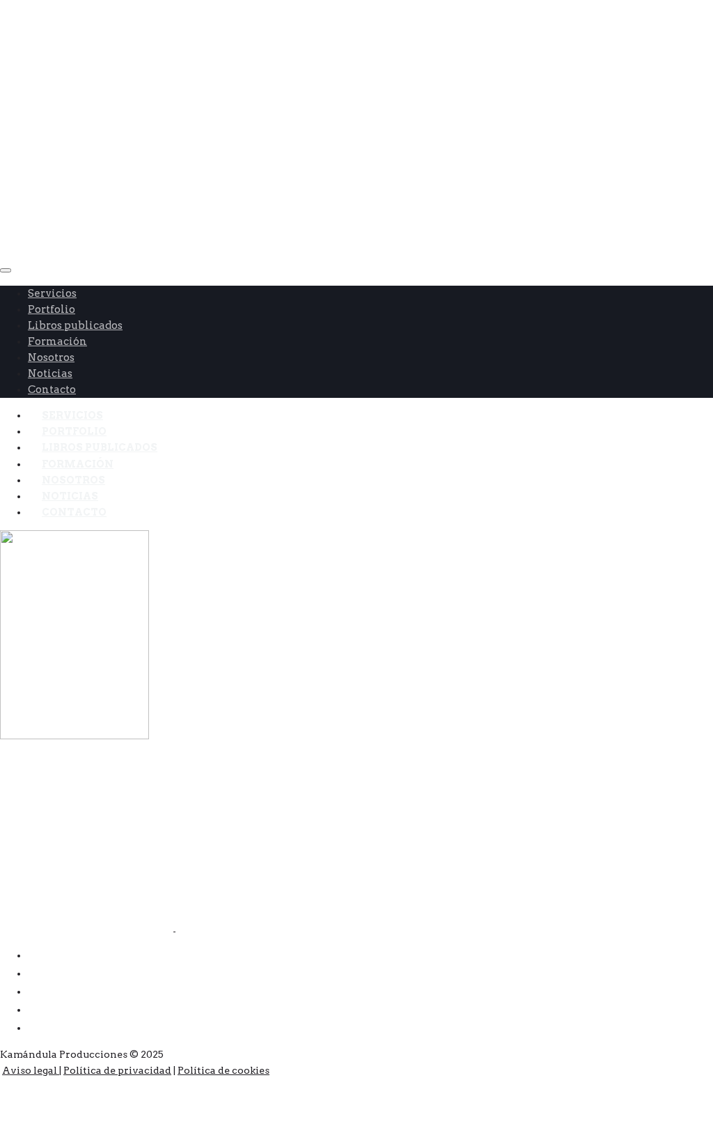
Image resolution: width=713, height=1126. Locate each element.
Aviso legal (30, 1070)
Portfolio (51, 309)
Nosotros (51, 357)
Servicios (52, 293)
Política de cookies (223, 1070)
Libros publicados (75, 325)
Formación (57, 341)
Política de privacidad (117, 1070)
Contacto (74, 512)
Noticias (50, 373)
